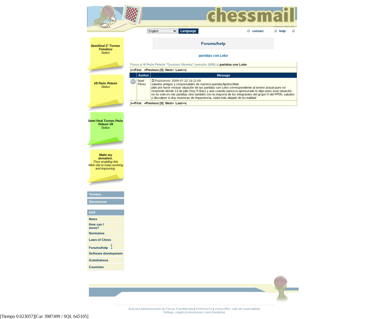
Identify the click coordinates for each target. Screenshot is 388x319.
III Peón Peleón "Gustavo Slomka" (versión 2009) (179, 64)
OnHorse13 (204, 308)
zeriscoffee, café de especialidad (237, 308)
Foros (134, 64)
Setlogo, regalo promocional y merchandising (194, 312)
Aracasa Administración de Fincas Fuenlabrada (160, 308)
